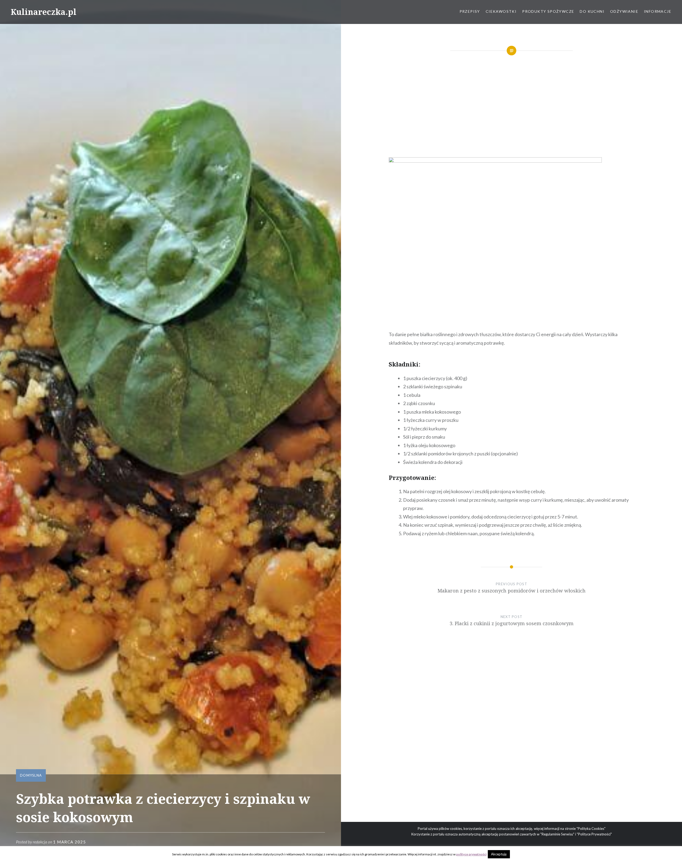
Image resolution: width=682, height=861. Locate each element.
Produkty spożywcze (548, 11)
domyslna (31, 775)
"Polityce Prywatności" (594, 834)
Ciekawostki (501, 11)
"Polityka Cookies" (591, 828)
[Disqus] (511, 736)
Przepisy (470, 11)
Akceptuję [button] (499, 854)
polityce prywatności (471, 854)
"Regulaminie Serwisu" (557, 834)
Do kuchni (592, 11)
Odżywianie (624, 11)
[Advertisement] (511, 107)
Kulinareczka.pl (43, 11)
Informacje (657, 11)
